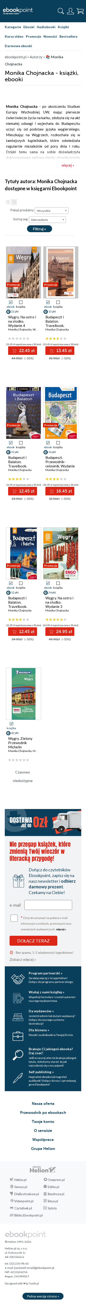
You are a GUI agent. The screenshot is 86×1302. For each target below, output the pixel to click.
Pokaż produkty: (22, 210)
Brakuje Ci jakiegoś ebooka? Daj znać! (51, 1051)
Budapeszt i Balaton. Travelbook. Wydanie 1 (17, 604)
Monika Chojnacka (20, 329)
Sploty (52, 1208)
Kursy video (14, 36)
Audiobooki (46, 27)
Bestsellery (68, 36)
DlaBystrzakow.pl (26, 1194)
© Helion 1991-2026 (18, 1241)
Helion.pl (20, 1180)
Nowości (50, 36)
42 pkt (15, 733)
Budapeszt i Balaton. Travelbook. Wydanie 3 (54, 323)
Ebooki (28, 27)
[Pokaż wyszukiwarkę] (60, 11)
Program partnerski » (45, 973)
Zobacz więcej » (23, 959)
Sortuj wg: (20, 219)
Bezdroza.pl (56, 1194)
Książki (63, 27)
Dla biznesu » (39, 1030)
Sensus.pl (20, 1187)
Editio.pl (53, 1187)
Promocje (33, 36)
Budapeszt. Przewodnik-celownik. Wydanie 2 (60, 463)
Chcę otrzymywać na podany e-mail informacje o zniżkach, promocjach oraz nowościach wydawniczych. (46, 923)
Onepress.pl (56, 1180)
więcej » (61, 929)
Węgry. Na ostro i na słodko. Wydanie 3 (59, 602)
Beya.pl (53, 1201)
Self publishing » (41, 1072)
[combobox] (52, 210)
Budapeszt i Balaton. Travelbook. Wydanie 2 (17, 463)
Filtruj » (39, 228)
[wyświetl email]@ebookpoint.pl (34, 1268)
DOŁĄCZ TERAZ (33, 940)
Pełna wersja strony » (43, 1296)
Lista (8, 202)
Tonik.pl (34, 1283)
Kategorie (13, 27)
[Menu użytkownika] (70, 11)
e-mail (15, 905)
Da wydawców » (41, 1011)
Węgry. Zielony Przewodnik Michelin (20, 742)
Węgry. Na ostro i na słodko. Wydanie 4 (22, 321)
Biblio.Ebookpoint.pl (28, 1215)
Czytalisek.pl (23, 1208)
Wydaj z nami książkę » (46, 992)
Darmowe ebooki (18, 46)
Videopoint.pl (23, 1201)
